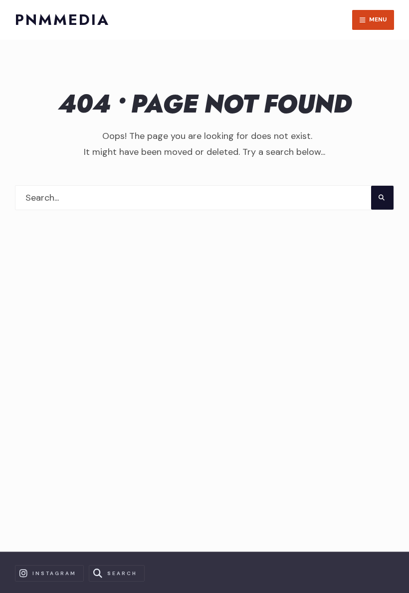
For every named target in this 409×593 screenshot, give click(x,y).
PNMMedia (62, 19)
